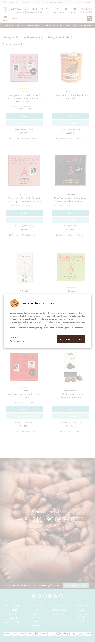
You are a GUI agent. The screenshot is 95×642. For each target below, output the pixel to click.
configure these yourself (20, 325)
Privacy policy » (17, 341)
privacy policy (46, 325)
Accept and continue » (71, 339)
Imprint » (14, 337)
